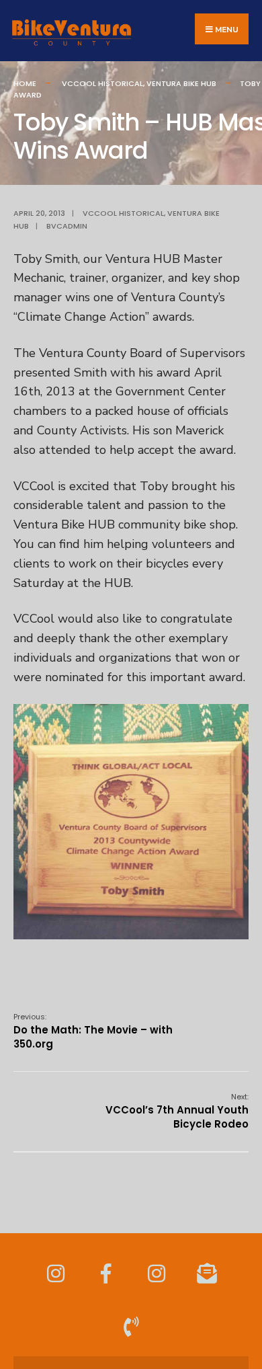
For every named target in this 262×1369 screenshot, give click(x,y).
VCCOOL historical (102, 83)
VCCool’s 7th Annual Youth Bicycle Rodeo (177, 1111)
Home (24, 83)
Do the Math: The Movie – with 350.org (93, 1031)
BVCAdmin (66, 226)
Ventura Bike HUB (181, 83)
